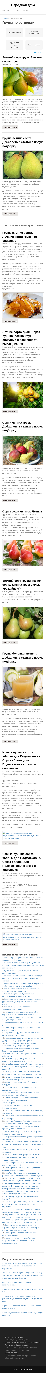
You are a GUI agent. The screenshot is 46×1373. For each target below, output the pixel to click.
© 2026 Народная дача (14, 1337)
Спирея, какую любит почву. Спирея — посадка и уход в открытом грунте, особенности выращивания (22, 1204)
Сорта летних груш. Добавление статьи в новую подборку (22, 426)
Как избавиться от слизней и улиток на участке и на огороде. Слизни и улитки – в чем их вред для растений (23, 1066)
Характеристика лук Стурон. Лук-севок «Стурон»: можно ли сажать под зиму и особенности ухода (19, 1240)
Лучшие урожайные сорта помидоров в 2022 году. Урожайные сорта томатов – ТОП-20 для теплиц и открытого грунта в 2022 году (22, 1275)
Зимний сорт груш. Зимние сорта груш (22, 59)
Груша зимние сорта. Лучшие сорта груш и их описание (20, 236)
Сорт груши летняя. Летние (22, 511)
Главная (5, 10)
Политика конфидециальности (17, 1345)
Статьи (25, 10)
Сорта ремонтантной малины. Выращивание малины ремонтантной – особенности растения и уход (22, 1144)
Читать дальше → (10, 127)
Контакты (9, 1342)
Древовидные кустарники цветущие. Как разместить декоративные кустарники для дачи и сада (22, 1299)
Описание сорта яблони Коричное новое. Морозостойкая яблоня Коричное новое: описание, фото (20, 1100)
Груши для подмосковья (34, 32)
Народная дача (23, 5)
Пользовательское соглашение (27, 1342)
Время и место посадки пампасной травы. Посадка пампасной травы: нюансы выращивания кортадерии (23, 1266)
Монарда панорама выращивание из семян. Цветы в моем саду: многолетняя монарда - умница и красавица (21, 1157)
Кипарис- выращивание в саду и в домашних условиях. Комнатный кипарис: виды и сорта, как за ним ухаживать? (23, 965)
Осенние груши (14, 32)
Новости (15, 10)
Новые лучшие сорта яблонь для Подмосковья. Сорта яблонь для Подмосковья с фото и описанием (21, 760)
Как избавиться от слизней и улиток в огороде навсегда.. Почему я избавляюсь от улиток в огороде (22, 978)
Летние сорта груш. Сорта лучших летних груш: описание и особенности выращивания (21, 338)
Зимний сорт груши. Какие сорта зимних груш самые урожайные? (21, 584)
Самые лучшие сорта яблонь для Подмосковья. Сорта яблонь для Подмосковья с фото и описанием (21, 862)
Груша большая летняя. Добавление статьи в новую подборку (22, 657)
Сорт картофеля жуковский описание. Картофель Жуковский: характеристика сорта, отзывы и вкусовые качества (21, 1227)
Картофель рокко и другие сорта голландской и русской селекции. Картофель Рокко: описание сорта (22, 1001)
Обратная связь (11, 1353)
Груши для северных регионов (14, 45)
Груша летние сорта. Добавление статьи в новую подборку (22, 142)
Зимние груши (34, 45)
